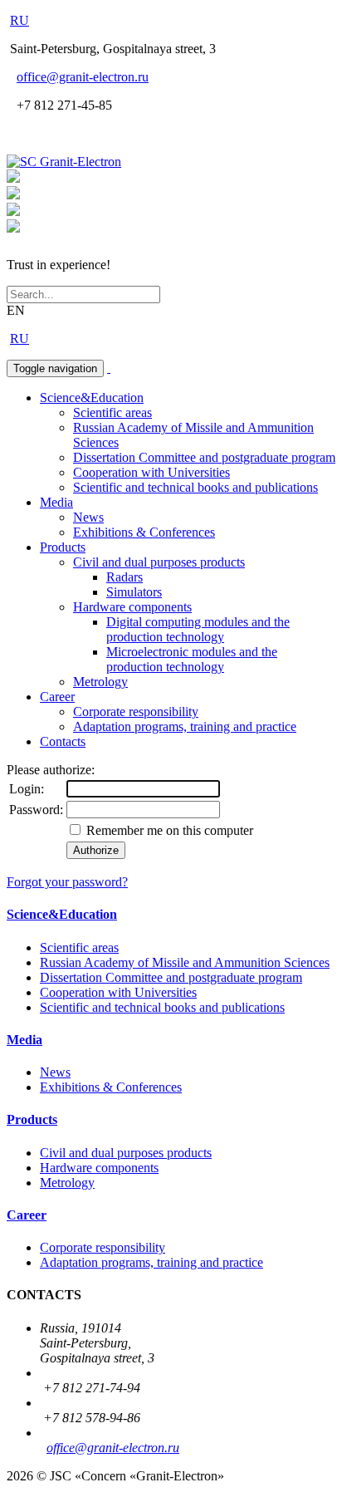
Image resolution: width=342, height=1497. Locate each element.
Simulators (134, 592)
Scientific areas (112, 412)
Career (57, 697)
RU (19, 20)
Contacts (63, 741)
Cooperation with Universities (151, 472)
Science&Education (92, 397)
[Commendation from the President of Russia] (13, 178)
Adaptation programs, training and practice (184, 726)
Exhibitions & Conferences (144, 532)
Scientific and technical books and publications (195, 487)
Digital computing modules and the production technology (198, 629)
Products (63, 547)
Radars (124, 577)
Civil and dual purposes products (159, 562)
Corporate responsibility (135, 711)
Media (56, 502)
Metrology (100, 682)
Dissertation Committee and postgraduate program (204, 457)
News (88, 517)
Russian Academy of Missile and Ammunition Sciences (185, 962)
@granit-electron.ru (83, 77)
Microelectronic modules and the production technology (191, 659)
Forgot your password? (67, 882)
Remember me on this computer (168, 830)
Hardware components (132, 607)
